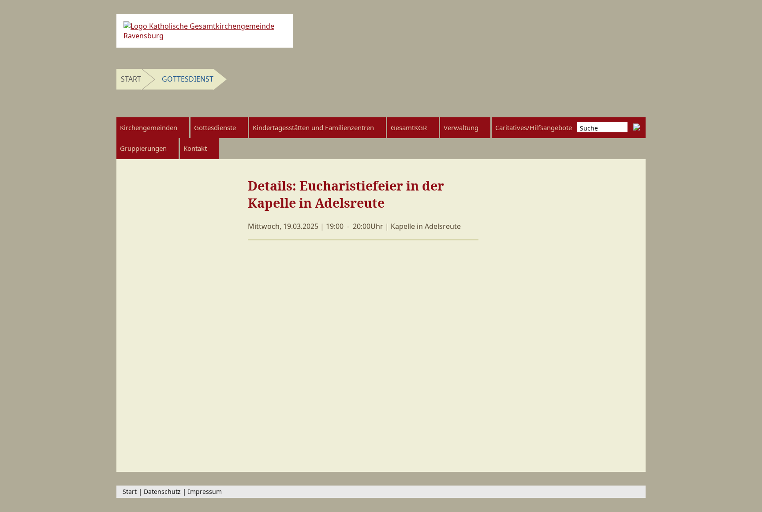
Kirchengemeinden (148, 127)
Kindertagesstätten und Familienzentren (313, 127)
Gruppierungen (143, 148)
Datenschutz (162, 491)
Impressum (205, 491)
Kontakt (195, 148)
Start (131, 79)
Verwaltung (461, 127)
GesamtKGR (409, 127)
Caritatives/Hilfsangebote (533, 127)
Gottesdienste (215, 127)
